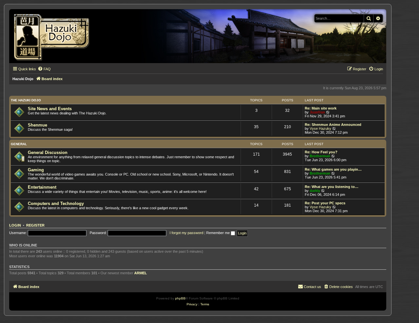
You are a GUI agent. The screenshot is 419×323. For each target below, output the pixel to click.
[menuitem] (44, 69)
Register (35, 225)
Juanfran (317, 112)
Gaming (36, 169)
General (19, 144)
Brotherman (320, 156)
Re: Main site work (321, 108)
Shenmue (37, 125)
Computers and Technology (56, 203)
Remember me (218, 233)
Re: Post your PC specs (325, 203)
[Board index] (54, 36)
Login (15, 225)
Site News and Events (50, 108)
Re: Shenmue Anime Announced (333, 125)
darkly (315, 191)
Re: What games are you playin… (333, 169)
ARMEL (140, 273)
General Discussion (47, 152)
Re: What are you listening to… (331, 187)
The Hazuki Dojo (26, 100)
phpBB (180, 298)
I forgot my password (186, 233)
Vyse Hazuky (320, 128)
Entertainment (42, 187)
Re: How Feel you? (321, 152)
